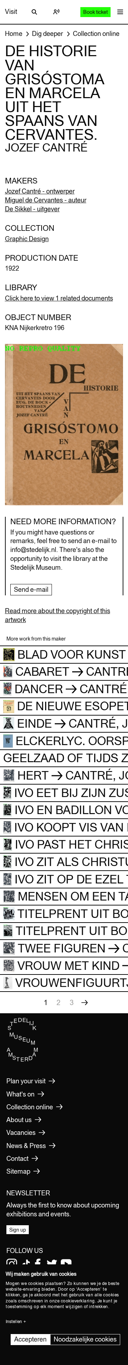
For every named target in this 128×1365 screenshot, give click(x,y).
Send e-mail (31, 589)
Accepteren (30, 1339)
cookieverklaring (78, 1300)
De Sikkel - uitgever (32, 209)
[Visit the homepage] (22, 1060)
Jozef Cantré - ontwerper (40, 191)
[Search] (34, 12)
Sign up (17, 1230)
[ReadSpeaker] (56, 12)
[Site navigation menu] (118, 12)
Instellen (14, 1321)
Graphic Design (27, 239)
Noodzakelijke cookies (85, 1339)
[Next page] (84, 1003)
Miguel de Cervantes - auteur (45, 200)
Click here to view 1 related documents (59, 298)
